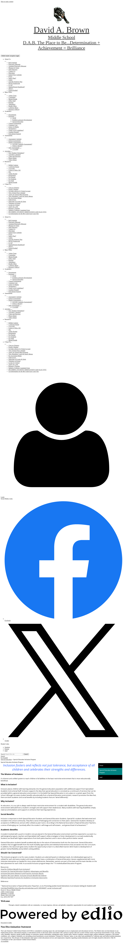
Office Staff (12, 101)
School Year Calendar (15, 75)
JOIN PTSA (12, 200)
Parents (7, 749)
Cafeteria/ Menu (13, 108)
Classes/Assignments (14, 123)
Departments (12, 115)
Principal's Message (14, 64)
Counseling (11, 97)
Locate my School (14, 205)
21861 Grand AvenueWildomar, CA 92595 (7, 892)
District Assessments (14, 142)
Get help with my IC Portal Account (19, 191)
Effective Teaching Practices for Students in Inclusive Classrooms (24, 878)
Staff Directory (12, 69)
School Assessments (14, 141)
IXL (9, 172)
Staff (6, 751)
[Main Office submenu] (5, 94)
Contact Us (11, 71)
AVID (14, 118)
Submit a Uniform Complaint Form (19, 210)
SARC (10, 80)
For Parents (11, 177)
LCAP (10, 85)
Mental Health (12, 99)
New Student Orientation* (16, 153)
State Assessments (13, 148)
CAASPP (15, 149)
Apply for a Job (13, 207)
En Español (4, 758)
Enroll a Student (13, 189)
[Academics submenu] (5, 113)
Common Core (12, 125)
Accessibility (5, 941)
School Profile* (13, 90)
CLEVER (11, 168)
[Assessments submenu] (5, 295)
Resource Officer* (14, 109)
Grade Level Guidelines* (16, 130)
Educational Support (14, 134)
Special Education (17, 121)
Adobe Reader (12, 174)
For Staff (11, 181)
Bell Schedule (12, 62)
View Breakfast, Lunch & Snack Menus (20, 196)
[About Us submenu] (5, 61)
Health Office (12, 106)
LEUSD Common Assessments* (22, 144)
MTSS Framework (14, 83)
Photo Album (12, 158)
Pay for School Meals (15, 198)
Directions (11, 73)
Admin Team (12, 95)
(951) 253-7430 (10, 895)
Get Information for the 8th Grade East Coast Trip (23, 214)
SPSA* (10, 89)
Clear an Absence (13, 187)
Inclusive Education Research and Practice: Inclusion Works (22, 873)
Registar (10, 102)
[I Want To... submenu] (5, 186)
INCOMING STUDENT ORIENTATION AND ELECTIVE (27, 212)
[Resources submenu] (5, 321)
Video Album (12, 160)
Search (3, 754)
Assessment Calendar (14, 139)
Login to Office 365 (14, 170)
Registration (12, 175)
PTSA (10, 76)
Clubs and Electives (14, 156)
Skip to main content (7, 1)
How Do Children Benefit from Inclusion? (15, 869)
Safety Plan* (12, 78)
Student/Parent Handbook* (16, 87)
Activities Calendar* (14, 154)
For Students (12, 179)
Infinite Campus (13, 165)
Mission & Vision (13, 68)
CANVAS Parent (13, 167)
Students (7, 747)
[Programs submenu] (15, 274)
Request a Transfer (14, 208)
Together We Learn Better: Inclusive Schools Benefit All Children (24, 876)
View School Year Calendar (16, 193)
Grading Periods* (13, 132)
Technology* (12, 128)
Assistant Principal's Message (17, 66)
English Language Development (22, 120)
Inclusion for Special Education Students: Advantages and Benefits (25, 871)
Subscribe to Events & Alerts (17, 201)
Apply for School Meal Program (18, 194)
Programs (11, 116)
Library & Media (13, 127)
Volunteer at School (14, 203)
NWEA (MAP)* (17, 146)
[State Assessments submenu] (20, 148)
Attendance (11, 104)
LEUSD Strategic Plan (15, 82)
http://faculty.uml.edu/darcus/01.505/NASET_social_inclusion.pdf (38, 888)
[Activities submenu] (11, 151)
